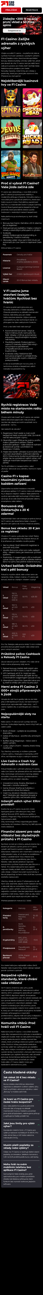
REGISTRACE (32, 10)
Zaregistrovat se (14, 31)
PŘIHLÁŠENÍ (11, 10)
